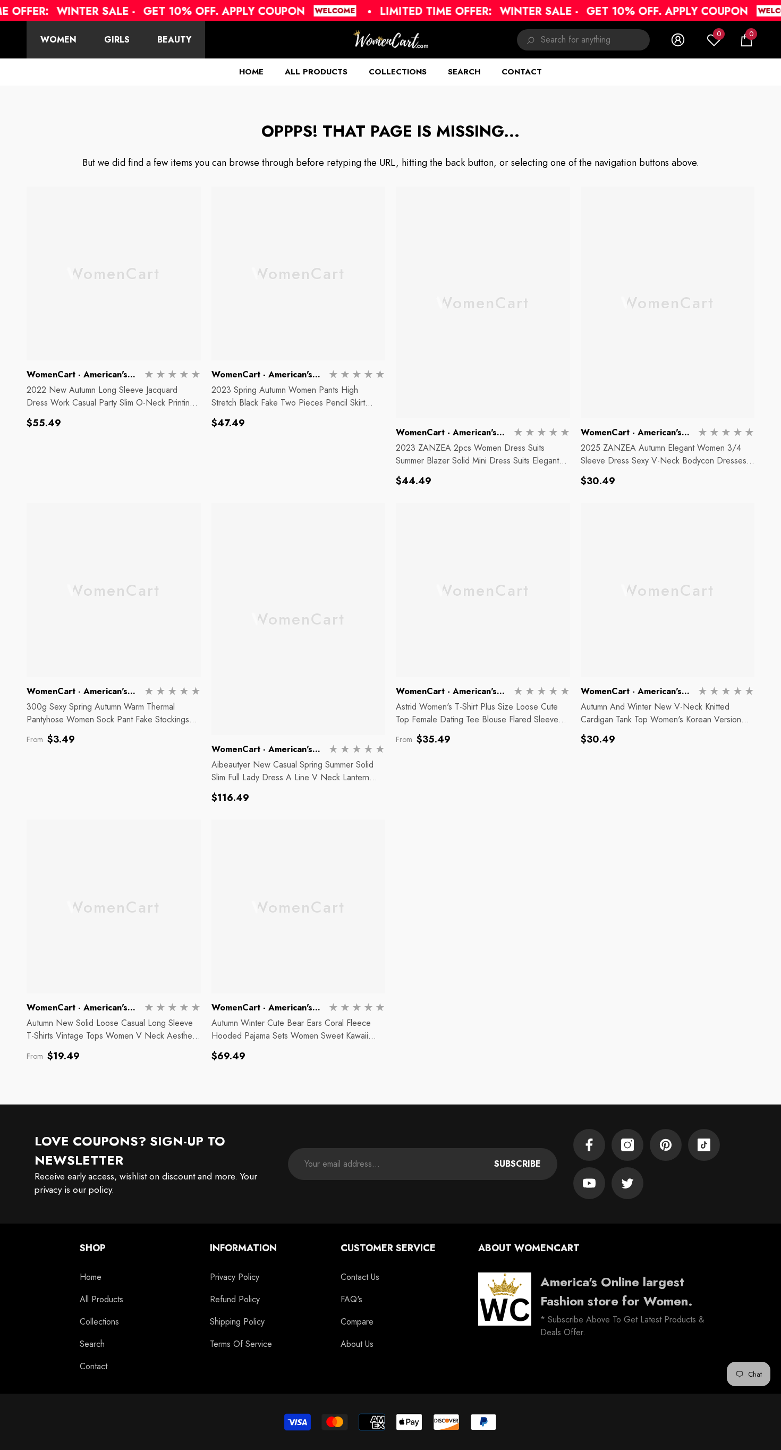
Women (58, 39)
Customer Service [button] (388, 1248)
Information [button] (243, 1248)
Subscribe (517, 1164)
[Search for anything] (583, 39)
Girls (117, 39)
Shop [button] (93, 1248)
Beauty (174, 39)
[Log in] (678, 40)
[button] (746, 40)
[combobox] (595, 39)
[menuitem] (58, 39)
